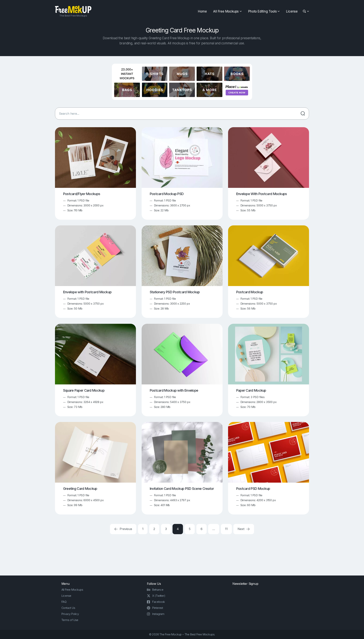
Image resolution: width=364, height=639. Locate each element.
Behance (157, 589)
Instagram (158, 614)
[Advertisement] (182, 554)
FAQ (64, 602)
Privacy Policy (70, 614)
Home (202, 11)
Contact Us (68, 608)
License (292, 11)
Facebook (158, 602)
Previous (125, 529)
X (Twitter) (158, 595)
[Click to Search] (303, 113)
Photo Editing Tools (262, 11)
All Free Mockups (226, 11)
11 (226, 529)
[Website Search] (305, 11)
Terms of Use (69, 620)
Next (241, 529)
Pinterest (157, 608)
